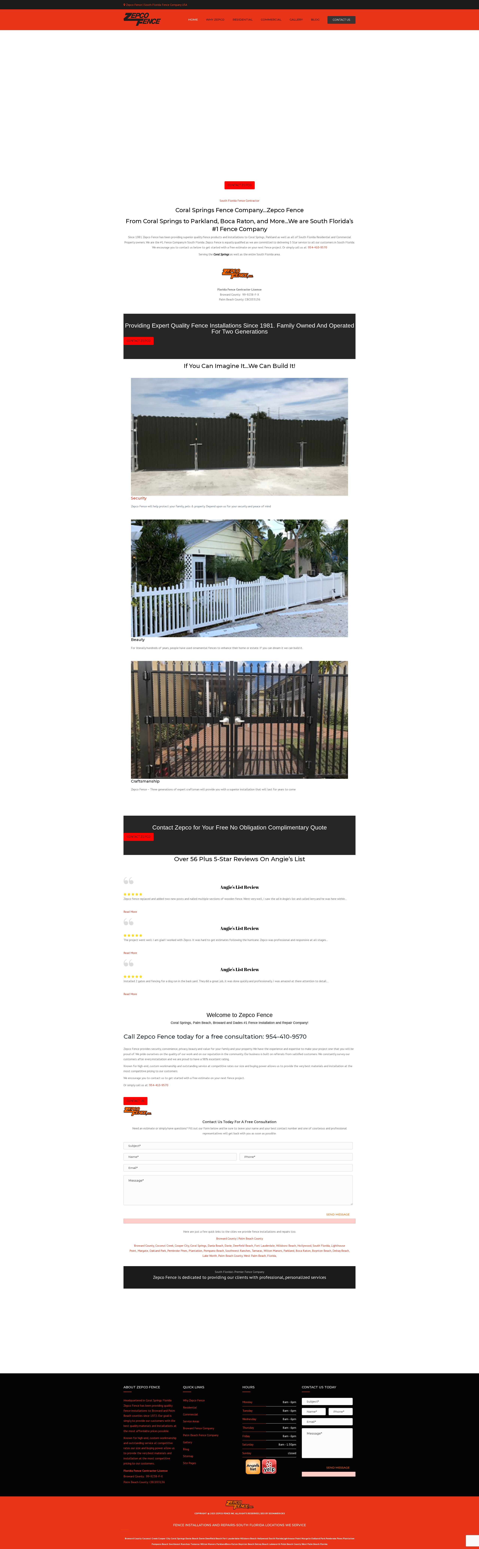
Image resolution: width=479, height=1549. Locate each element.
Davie (202, 1538)
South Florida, (321, 1245)
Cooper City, (182, 1245)
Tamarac (195, 1544)
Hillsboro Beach (248, 1538)
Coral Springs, (198, 1245)
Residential (190, 1407)
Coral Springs (178, 1538)
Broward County (226, 1238)
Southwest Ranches (179, 1544)
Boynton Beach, (322, 1250)
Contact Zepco (239, 185)
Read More (130, 911)
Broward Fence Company (198, 1428)
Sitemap (188, 1456)
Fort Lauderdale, (264, 1245)
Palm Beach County (250, 1238)
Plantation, (196, 1250)
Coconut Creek (150, 1538)
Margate (306, 1538)
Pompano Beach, (214, 1250)
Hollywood (262, 1538)
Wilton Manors (208, 1544)
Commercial (190, 1414)
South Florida (276, 1538)
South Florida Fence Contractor (239, 200)
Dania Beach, (216, 1245)
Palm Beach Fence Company (200, 1435)
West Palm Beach (311, 1544)
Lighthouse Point (292, 1538)
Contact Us (135, 1101)
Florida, (272, 1256)
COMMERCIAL (271, 19)
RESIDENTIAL (243, 19)
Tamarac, (257, 1250)
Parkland (221, 1544)
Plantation (348, 1538)
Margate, (143, 1250)
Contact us (341, 20)
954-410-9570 (317, 247)
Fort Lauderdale (231, 1538)
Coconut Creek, (164, 1245)
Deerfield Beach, (243, 1245)
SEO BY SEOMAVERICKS (272, 1513)
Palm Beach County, (230, 1256)
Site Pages (189, 1463)
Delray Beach (262, 1544)
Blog (186, 1449)
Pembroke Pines (334, 1538)
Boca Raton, (303, 1250)
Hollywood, (304, 1245)
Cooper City (164, 1538)
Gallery (187, 1442)
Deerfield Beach (213, 1538)
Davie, (228, 1245)
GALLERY (296, 19)
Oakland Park (318, 1538)
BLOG (315, 19)
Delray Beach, (341, 1250)
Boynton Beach (246, 1544)
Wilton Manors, (273, 1250)
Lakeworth (274, 1544)
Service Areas (191, 1421)
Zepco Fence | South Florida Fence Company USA (156, 5)
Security (139, 498)
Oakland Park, (158, 1250)
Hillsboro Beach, (286, 1245)
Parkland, (289, 1250)
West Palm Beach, (255, 1256)
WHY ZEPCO (215, 19)
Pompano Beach (160, 1544)
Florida (323, 1544)
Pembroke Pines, (177, 1250)
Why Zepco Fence (194, 1400)
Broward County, (144, 1245)
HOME (193, 19)
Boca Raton (232, 1544)
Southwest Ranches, (238, 1250)
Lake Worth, (209, 1256)
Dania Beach (191, 1538)
